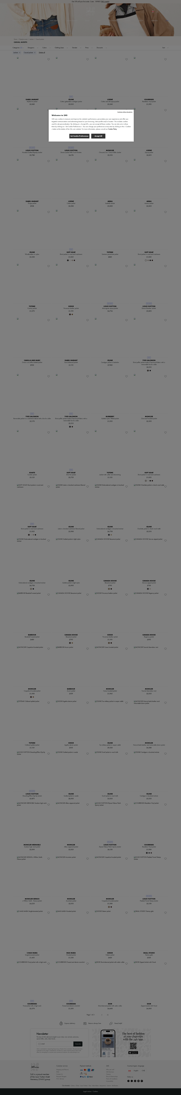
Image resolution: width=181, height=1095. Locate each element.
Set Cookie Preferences (79, 136)
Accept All (98, 136)
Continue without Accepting (124, 112)
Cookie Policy (112, 129)
